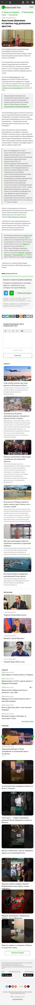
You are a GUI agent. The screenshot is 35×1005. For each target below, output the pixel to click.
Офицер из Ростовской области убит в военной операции (16, 699)
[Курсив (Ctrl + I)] (9, 331)
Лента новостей (13, 14)
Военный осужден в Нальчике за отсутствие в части (14, 717)
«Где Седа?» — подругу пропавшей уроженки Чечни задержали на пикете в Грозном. (17, 819)
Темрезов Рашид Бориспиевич (15, 615)
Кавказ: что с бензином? (11, 12)
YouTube (29, 257)
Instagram (28, 252)
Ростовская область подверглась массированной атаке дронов (16, 575)
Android (25, 235)
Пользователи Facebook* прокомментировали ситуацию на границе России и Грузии (16, 415)
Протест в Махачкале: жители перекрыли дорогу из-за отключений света (17, 851)
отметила (13, 163)
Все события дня (27, 721)
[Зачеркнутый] (17, 331)
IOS (30, 235)
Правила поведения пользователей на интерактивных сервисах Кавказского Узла (17, 992)
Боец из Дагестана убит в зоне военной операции (16, 708)
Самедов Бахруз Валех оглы (14, 661)
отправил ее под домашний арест (12, 88)
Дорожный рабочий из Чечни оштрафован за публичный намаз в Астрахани (15, 751)
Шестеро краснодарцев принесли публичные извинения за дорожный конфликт (17, 543)
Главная (4, 14)
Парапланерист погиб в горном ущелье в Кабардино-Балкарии (17, 682)
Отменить (17, 355)
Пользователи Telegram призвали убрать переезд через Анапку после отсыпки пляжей (17, 504)
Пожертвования (29, 971)
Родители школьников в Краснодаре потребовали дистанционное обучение (17, 458)
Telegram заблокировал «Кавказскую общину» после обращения (15, 916)
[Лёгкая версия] (10, 2)
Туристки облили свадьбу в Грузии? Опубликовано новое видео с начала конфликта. (15, 886)
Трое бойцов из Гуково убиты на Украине (17, 674)
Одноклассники (18, 255)
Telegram (25, 244)
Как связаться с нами (14, 971)
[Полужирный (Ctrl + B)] (5, 331)
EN (6, 2)
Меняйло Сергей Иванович (14, 638)
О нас (3, 971)
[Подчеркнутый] (13, 331)
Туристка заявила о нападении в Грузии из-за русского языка (17, 946)
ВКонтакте (7, 255)
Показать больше (17, 953)
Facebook (21, 252)
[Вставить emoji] (22, 331)
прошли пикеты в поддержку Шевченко (16, 106)
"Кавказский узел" (14, 77)
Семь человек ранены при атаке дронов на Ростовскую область (16, 384)
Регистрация (17, 350)
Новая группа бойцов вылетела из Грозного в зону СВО (14, 691)
